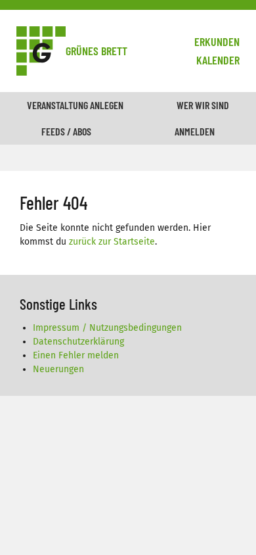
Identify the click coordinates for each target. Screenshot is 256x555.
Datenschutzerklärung (78, 341)
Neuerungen (58, 369)
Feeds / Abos (66, 131)
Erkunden (217, 41)
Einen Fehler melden (76, 355)
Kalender (218, 60)
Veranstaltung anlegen (75, 105)
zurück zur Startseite (112, 241)
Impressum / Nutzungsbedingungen (107, 327)
